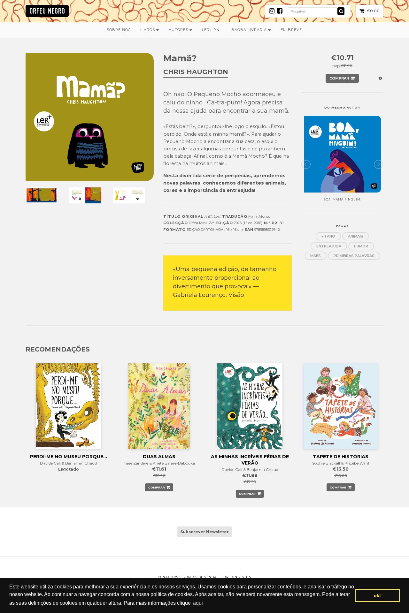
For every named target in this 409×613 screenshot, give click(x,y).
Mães (315, 256)
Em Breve (291, 29)
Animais (355, 236)
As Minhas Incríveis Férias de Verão (250, 460)
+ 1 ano (328, 236)
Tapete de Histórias (340, 456)
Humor (361, 246)
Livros (148, 29)
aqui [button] (198, 603)
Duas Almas (159, 456)
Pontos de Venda (199, 577)
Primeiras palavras (354, 256)
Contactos (168, 577)
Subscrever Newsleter (204, 531)
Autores (179, 29)
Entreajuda (328, 246)
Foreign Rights (236, 577)
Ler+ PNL (212, 29)
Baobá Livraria (249, 29)
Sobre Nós (119, 29)
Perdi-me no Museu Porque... (68, 456)
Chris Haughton (195, 72)
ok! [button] (377, 595)
